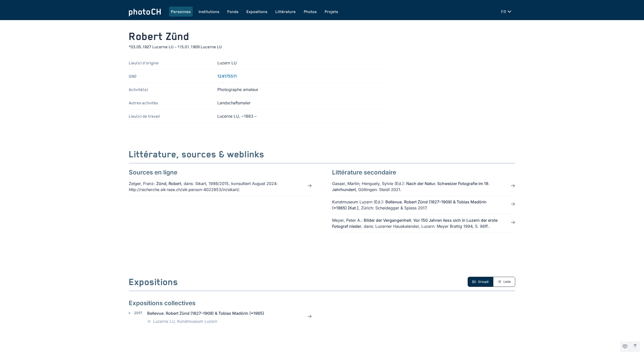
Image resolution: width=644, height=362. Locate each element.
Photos (310, 11)
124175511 (227, 76)
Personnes (181, 11)
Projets (331, 11)
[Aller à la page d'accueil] (145, 11)
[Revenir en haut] (635, 346)
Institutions (209, 11)
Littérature (285, 11)
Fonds (232, 11)
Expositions (257, 11)
